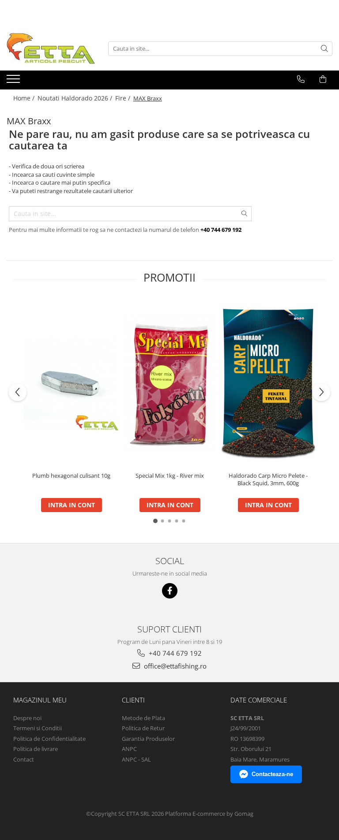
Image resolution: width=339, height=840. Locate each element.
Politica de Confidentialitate (49, 739)
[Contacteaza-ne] (301, 79)
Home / (24, 98)
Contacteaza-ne (272, 774)
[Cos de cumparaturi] (322, 79)
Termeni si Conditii (37, 728)
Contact (23, 759)
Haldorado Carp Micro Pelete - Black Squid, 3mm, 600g (268, 479)
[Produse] (14, 81)
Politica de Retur (143, 728)
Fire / (123, 98)
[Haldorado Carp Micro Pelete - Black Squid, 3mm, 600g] (268, 383)
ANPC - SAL (136, 759)
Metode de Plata (143, 718)
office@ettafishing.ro (174, 666)
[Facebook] (169, 590)
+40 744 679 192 (174, 653)
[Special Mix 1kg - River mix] (169, 383)
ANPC (129, 749)
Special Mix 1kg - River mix (170, 475)
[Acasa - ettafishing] (51, 48)
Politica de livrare (35, 749)
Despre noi (27, 718)
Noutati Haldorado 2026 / (76, 98)
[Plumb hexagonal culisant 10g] (71, 383)
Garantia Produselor (148, 739)
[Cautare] (324, 48)
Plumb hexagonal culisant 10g (71, 475)
